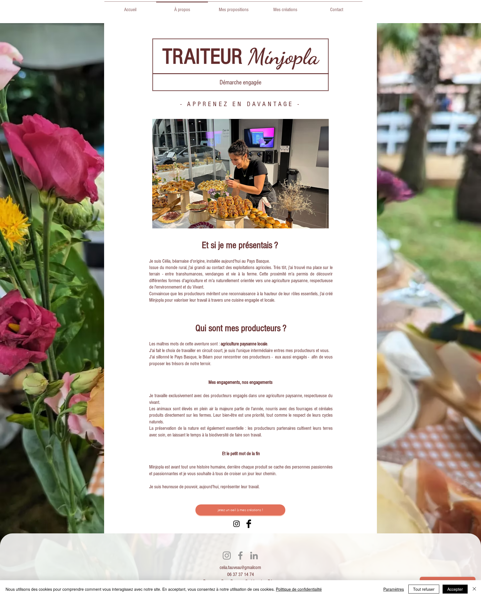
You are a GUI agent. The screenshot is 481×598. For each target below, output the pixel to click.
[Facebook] (240, 555)
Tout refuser (424, 589)
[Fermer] (474, 589)
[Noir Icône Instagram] (236, 523)
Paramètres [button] (393, 589)
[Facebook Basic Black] (248, 523)
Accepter (455, 589)
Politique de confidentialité (299, 589)
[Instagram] (226, 555)
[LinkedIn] (254, 555)
